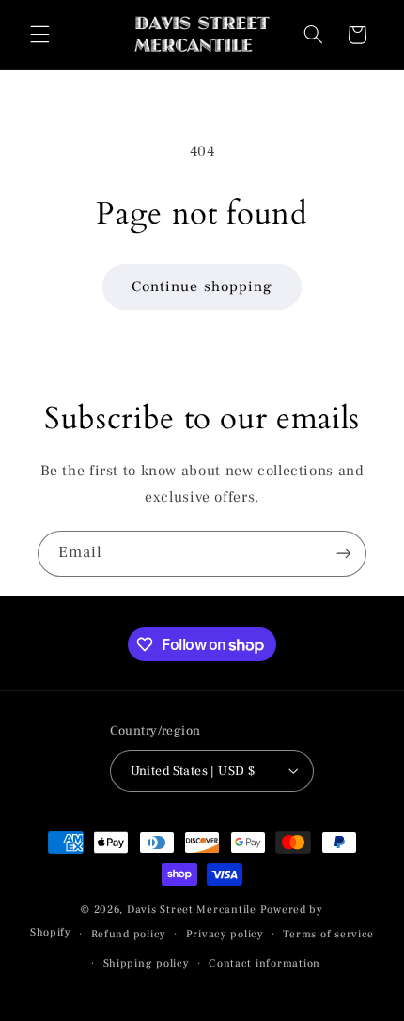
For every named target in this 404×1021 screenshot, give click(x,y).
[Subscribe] (343, 554)
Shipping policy (146, 963)
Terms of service (328, 934)
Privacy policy (225, 934)
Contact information (264, 963)
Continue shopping (202, 286)
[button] (39, 34)
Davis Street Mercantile (191, 910)
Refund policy (129, 934)
